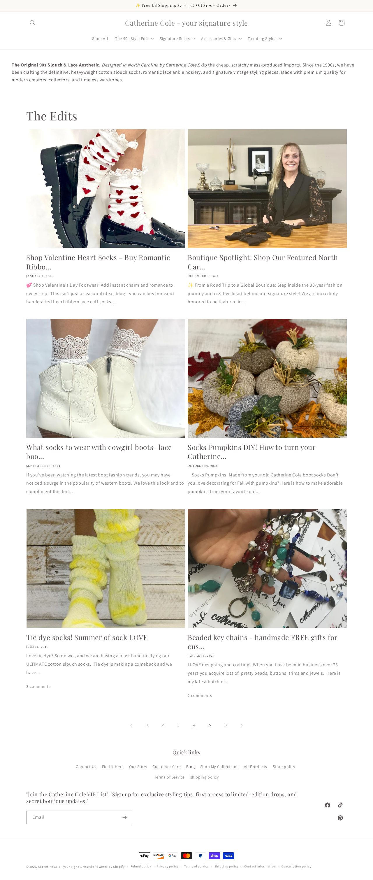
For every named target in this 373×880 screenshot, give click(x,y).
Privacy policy (167, 866)
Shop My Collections (219, 766)
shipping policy (204, 777)
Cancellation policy (296, 866)
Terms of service (196, 866)
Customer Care (166, 766)
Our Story (138, 766)
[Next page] (241, 725)
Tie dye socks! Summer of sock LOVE (87, 637)
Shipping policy (226, 866)
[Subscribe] (124, 817)
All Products (255, 766)
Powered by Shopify (110, 867)
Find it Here (113, 766)
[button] (32, 22)
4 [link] (194, 725)
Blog (190, 766)
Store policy (284, 766)
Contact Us (86, 766)
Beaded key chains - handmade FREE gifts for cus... (262, 642)
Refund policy (141, 866)
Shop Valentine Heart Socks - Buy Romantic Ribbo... (98, 262)
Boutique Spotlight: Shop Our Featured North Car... (263, 262)
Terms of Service (169, 777)
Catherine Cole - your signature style (66, 867)
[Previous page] (131, 725)
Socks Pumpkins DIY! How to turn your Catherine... (252, 452)
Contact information (260, 866)
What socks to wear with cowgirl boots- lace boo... (99, 452)
